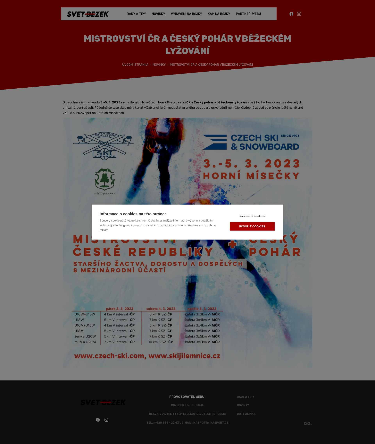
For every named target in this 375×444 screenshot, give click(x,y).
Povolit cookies (252, 226)
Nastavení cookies (252, 215)
